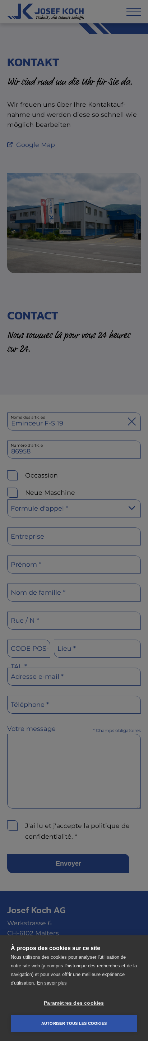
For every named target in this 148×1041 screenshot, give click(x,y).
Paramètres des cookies (74, 1003)
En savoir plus (52, 983)
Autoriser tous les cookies (74, 1023)
